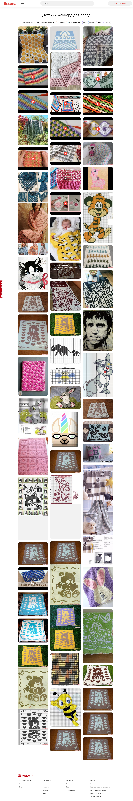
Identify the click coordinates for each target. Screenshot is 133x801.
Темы (68, 784)
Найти (86, 3)
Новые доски (47, 784)
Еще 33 (108, 22)
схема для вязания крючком (45, 22)
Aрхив (44, 793)
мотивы (91, 22)
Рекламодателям (95, 796)
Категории (69, 780)
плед (84, 22)
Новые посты (47, 780)
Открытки (46, 787)
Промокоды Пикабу (96, 793)
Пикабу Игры (70, 790)
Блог (20, 787)
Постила (10, 3)
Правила (92, 784)
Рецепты (45, 790)
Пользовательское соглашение (100, 787)
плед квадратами (74, 22)
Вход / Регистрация (120, 3)
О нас (21, 784)
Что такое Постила (25, 780)
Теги (67, 787)
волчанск (100, 22)
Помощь (92, 780)
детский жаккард (28, 22)
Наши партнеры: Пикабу (98, 790)
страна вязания (61, 22)
